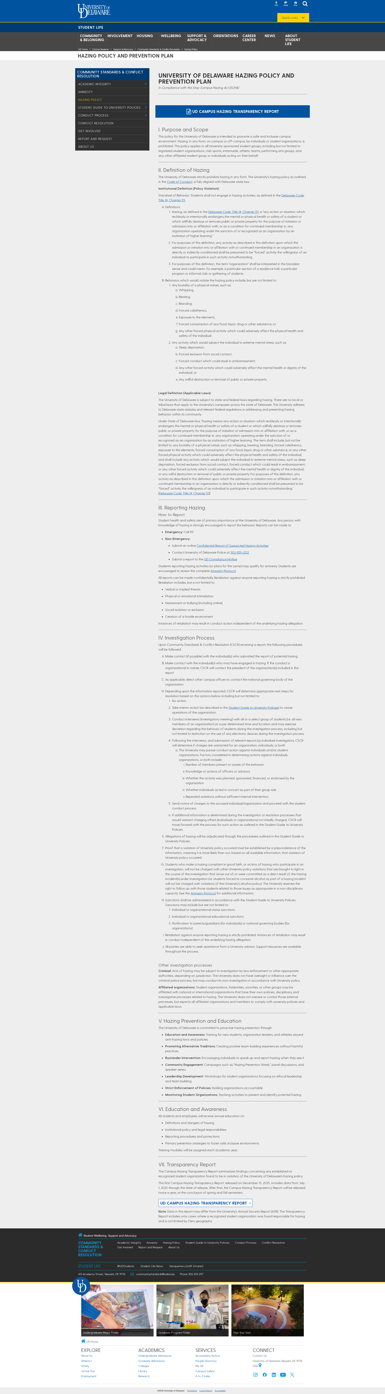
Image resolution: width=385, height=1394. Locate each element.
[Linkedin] (274, 1375)
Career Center (249, 38)
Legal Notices (206, 1391)
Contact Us (260, 1355)
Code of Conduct (179, 181)
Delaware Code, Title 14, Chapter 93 (233, 212)
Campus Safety (205, 1371)
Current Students (100, 49)
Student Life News (152, 1266)
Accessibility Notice (208, 1355)
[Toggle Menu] (145, 83)
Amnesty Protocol (223, 571)
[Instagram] (255, 1375)
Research (144, 1376)
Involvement (120, 36)
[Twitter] (292, 1375)
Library (142, 1371)
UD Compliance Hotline (220, 559)
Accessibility (220, 1391)
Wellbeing (171, 36)
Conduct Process (93, 115)
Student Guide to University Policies (109, 107)
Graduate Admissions (151, 1361)
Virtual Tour (88, 1371)
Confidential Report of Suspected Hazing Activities (232, 545)
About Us (86, 146)
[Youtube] (283, 1375)
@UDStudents (125, 1266)
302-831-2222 (239, 552)
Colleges (143, 1366)
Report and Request (95, 139)
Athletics (86, 1361)
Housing (145, 36)
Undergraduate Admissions (154, 1355)
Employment (88, 1376)
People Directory (206, 1361)
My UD (200, 1366)
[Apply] (286, 4)
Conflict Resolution (95, 123)
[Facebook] (264, 1375)
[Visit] (276, 4)
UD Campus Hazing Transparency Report (235, 111)
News (270, 36)
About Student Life (292, 40)
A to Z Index (203, 1376)
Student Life (90, 27)
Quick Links (290, 17)
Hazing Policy (191, 49)
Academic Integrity (94, 84)
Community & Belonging (92, 38)
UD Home (83, 49)
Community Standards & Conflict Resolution (159, 49)
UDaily (85, 1366)
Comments (192, 1391)
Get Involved (89, 131)
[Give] (295, 4)
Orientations (225, 36)
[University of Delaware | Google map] (260, 1366)
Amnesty (85, 92)
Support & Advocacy (197, 38)
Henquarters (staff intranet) (186, 1266)
